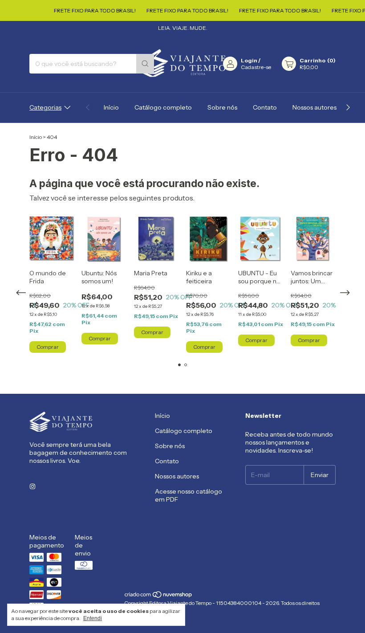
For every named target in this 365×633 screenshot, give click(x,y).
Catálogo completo (163, 107)
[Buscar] (145, 64)
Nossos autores (314, 107)
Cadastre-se (256, 67)
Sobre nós (222, 107)
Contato (265, 107)
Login (249, 60)
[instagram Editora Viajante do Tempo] (32, 486)
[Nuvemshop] (158, 596)
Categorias (45, 107)
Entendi (92, 618)
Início (111, 107)
